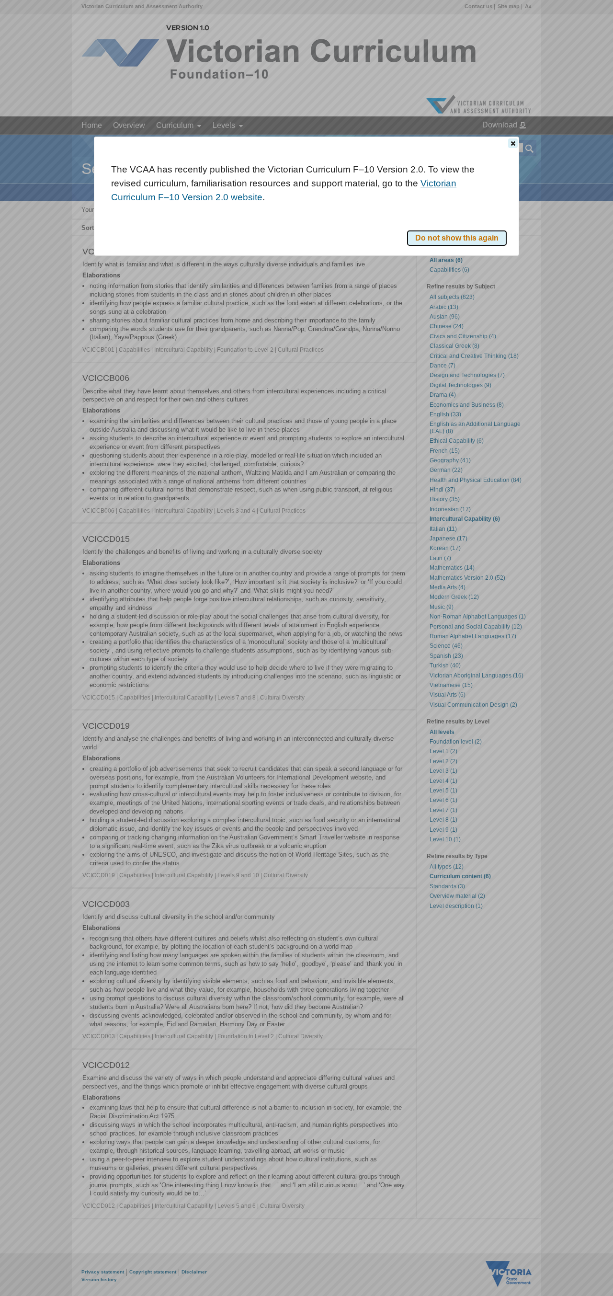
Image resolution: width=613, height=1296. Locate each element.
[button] (513, 143)
